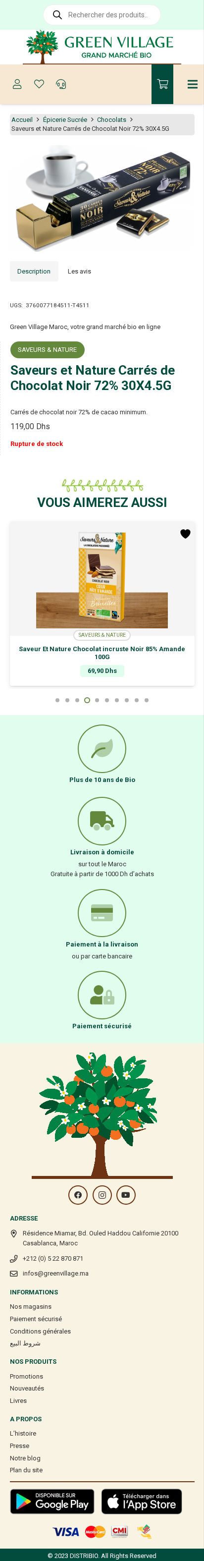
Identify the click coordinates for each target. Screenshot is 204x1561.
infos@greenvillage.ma (56, 1273)
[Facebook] (78, 1195)
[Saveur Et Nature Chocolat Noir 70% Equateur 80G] (102, 579)
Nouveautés (27, 1388)
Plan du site (26, 1470)
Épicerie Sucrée (65, 119)
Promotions (26, 1376)
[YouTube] (126, 1195)
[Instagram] (102, 1195)
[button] (191, 158)
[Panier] (162, 84)
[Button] (17, 84)
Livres (18, 1400)
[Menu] (193, 84)
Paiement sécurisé (36, 1319)
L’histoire (23, 1433)
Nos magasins (30, 1306)
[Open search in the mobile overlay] (102, 15)
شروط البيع (25, 1343)
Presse (19, 1446)
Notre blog (25, 1458)
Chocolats (111, 119)
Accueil (22, 119)
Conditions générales (40, 1331)
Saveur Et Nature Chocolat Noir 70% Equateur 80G (102, 649)
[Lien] (102, 47)
